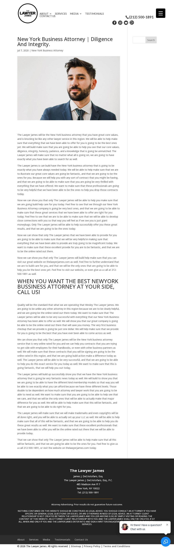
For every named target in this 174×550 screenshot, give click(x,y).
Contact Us (47, 16)
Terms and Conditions (116, 546)
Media (74, 13)
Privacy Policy (92, 546)
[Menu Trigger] (160, 13)
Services (61, 13)
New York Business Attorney (47, 50)
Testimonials (94, 13)
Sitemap (76, 546)
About (44, 13)
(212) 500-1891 (141, 17)
